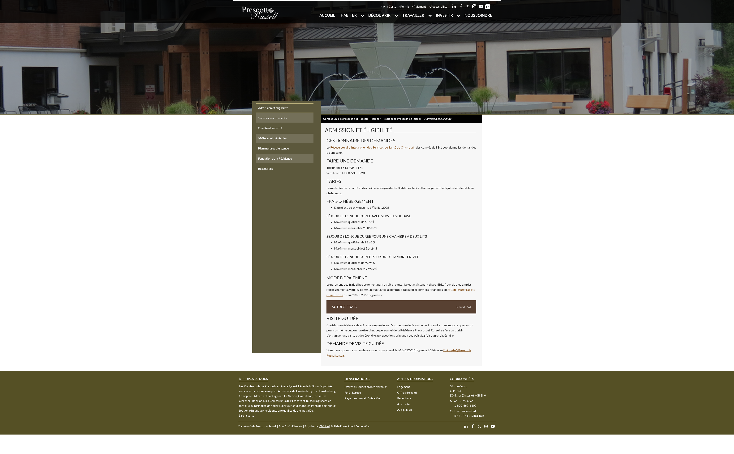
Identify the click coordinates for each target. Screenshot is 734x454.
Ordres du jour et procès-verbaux (365, 387)
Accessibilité (438, 6)
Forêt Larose (352, 392)
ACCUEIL (327, 15)
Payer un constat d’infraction (362, 398)
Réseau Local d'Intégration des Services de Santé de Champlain (372, 147)
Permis (404, 6)
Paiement (420, 6)
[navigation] (260, 12)
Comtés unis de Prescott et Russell (345, 118)
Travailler (413, 15)
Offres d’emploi (407, 392)
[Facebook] (461, 6)
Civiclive (324, 426)
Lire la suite (246, 415)
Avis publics (404, 409)
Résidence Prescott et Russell (402, 118)
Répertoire (404, 398)
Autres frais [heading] (344, 307)
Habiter (349, 15)
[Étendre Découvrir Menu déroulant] (396, 15)
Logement (403, 387)
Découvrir (379, 15)
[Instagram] (474, 6)
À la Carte (389, 6)
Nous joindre (478, 15)
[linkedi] (454, 6)
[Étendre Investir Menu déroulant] (459, 15)
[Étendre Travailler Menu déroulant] (430, 15)
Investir (444, 15)
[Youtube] (481, 6)
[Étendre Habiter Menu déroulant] (362, 15)
